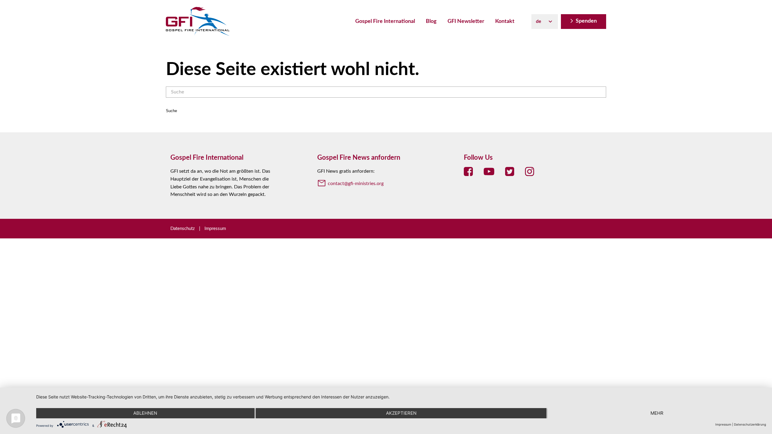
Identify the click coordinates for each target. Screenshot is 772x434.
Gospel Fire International (385, 21)
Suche (171, 110)
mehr (656, 413)
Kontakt (504, 21)
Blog (431, 21)
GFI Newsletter (466, 21)
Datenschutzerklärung (750, 424)
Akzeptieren (401, 413)
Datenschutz (182, 228)
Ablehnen (145, 413)
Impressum (215, 228)
